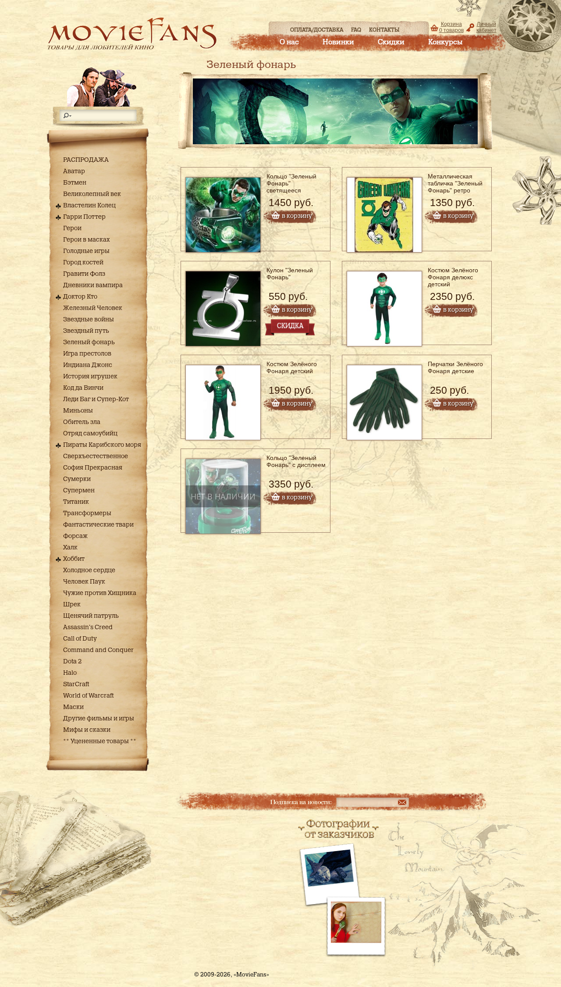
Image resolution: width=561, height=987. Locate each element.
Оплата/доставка (316, 29)
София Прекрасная (92, 468)
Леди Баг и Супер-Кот (96, 399)
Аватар (74, 171)
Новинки (338, 42)
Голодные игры (86, 251)
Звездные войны (88, 320)
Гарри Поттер (84, 217)
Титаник (76, 502)
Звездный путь (86, 331)
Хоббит (74, 559)
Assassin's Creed (88, 627)
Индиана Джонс (87, 365)
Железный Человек (92, 308)
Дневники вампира (93, 285)
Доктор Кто (80, 297)
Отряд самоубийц (90, 434)
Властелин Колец (89, 206)
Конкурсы (445, 42)
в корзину (297, 216)
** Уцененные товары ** (99, 741)
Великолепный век (92, 194)
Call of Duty (80, 639)
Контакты (384, 29)
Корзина (451, 27)
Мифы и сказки (86, 730)
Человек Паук (84, 582)
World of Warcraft (88, 696)
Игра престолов (87, 354)
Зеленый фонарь (89, 342)
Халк (70, 548)
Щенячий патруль (91, 616)
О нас (289, 42)
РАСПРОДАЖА (86, 160)
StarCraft (76, 684)
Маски (73, 707)
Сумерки (77, 479)
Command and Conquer (98, 650)
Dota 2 (72, 662)
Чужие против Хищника (99, 593)
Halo (70, 673)
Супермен (79, 491)
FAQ (356, 29)
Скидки (391, 42)
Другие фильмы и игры (98, 719)
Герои (72, 228)
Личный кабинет (486, 27)
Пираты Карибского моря (102, 445)
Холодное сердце (89, 570)
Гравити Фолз (84, 274)
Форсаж (75, 536)
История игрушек (90, 377)
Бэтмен (74, 183)
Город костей (83, 263)
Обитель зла (81, 422)
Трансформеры (87, 513)
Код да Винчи (83, 388)
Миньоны (78, 411)
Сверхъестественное (95, 456)
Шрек (72, 605)
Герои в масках (86, 240)
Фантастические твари (98, 525)
